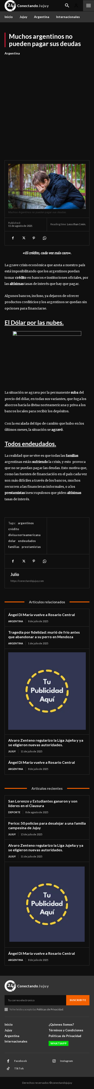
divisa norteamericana (24, 535)
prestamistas (31, 547)
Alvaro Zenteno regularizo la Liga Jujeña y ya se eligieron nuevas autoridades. (45, 742)
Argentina (12, 53)
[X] (23, 238)
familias (13, 547)
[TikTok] (8, 1068)
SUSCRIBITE (78, 1000)
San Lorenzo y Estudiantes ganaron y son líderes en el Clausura (42, 803)
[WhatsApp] (44, 238)
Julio (14, 574)
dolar (12, 541)
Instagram (66, 1061)
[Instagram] (54, 1061)
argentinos (26, 523)
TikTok (19, 1068)
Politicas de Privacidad (50, 1009)
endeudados (27, 541)
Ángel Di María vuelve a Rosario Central (41, 614)
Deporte (14, 812)
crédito (13, 529)
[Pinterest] (33, 238)
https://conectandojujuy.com (27, 580)
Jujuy (12, 751)
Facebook (20, 1061)
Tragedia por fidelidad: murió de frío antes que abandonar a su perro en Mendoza (44, 634)
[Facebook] (12, 238)
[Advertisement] (47, 105)
